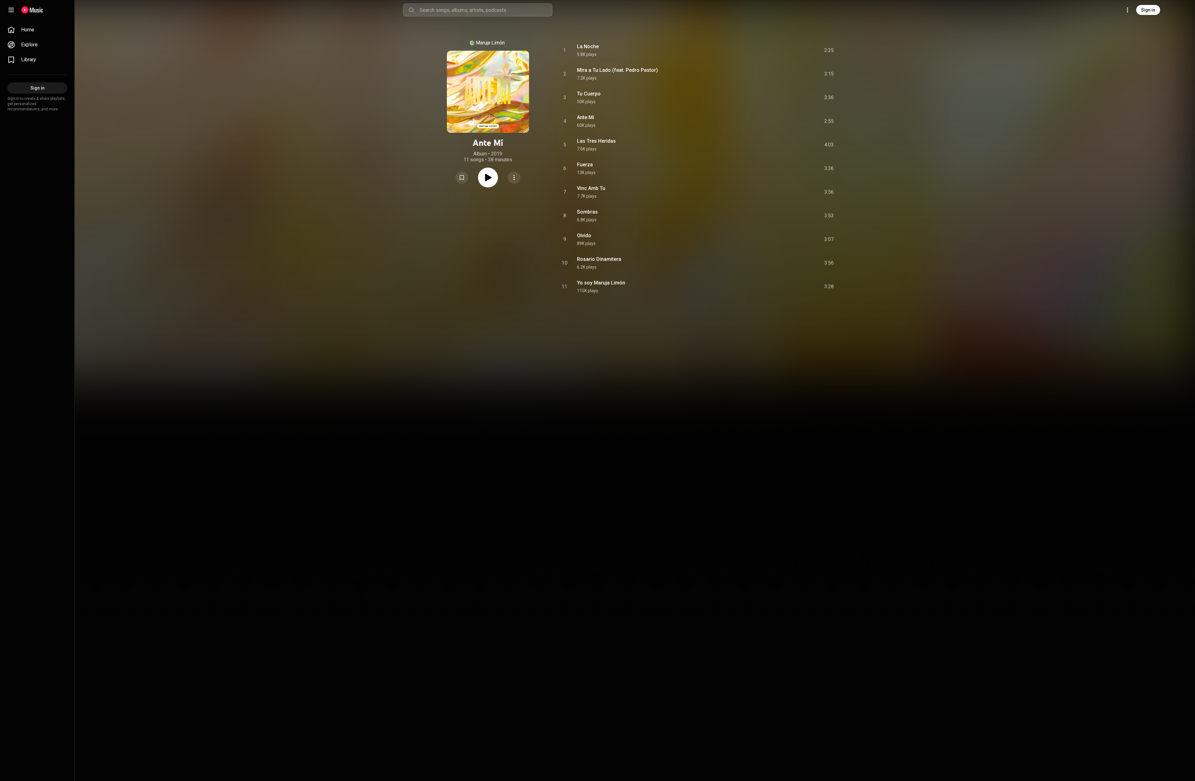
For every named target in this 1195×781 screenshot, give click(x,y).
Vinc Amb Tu (591, 188)
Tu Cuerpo (589, 94)
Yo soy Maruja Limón (601, 283)
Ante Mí (585, 117)
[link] (37, 29)
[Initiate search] (411, 10)
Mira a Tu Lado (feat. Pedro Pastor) (617, 70)
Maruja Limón (490, 43)
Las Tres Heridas (596, 141)
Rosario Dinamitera (599, 259)
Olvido (584, 235)
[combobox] (485, 10)
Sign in (1148, 9)
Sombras (587, 212)
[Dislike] (793, 50)
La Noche (588, 46)
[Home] (32, 10)
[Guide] (11, 10)
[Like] (782, 50)
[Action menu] (514, 177)
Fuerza (585, 165)
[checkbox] (829, 50)
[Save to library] (462, 177)
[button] (462, 177)
